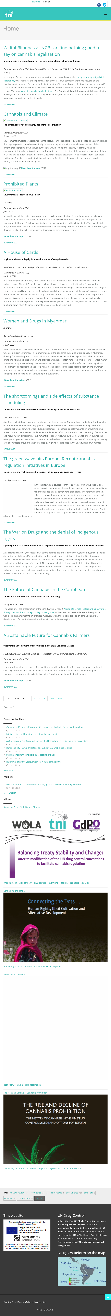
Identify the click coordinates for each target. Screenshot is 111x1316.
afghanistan (25, 1198)
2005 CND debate (55, 1193)
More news (8, 770)
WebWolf (49, 1310)
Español (36, 1)
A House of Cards (20, 252)
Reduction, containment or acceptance (22, 1084)
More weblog (9, 792)
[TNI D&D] (9, 13)
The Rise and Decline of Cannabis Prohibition (25, 1092)
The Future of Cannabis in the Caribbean (44, 589)
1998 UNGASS (37, 1193)
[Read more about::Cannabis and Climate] (16, 120)
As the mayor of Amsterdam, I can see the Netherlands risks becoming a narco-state (47, 741)
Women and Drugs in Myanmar (34, 321)
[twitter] (105, 4)
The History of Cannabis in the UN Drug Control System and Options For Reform (42, 1168)
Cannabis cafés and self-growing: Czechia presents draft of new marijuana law (44, 727)
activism (9, 1198)
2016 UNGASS (74, 1193)
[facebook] (99, 4)
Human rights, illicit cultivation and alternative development (32, 966)
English (46, 1)
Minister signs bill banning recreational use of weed (31, 734)
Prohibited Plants (20, 184)
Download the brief (30, 168)
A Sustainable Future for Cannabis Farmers (46, 635)
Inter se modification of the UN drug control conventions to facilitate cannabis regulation (46, 882)
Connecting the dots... (14, 890)
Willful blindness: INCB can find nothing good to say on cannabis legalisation (43, 784)
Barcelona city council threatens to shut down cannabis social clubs (39, 747)
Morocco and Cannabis (14, 974)
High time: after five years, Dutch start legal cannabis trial (34, 761)
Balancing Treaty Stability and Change (21, 807)
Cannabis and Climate (25, 114)
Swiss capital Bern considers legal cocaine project (30, 754)
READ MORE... (10, 104)
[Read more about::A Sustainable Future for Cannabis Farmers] (5, 641)
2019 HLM (89, 1193)
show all (39, 1198)
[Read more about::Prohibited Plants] (14, 190)
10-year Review (19, 1193)
